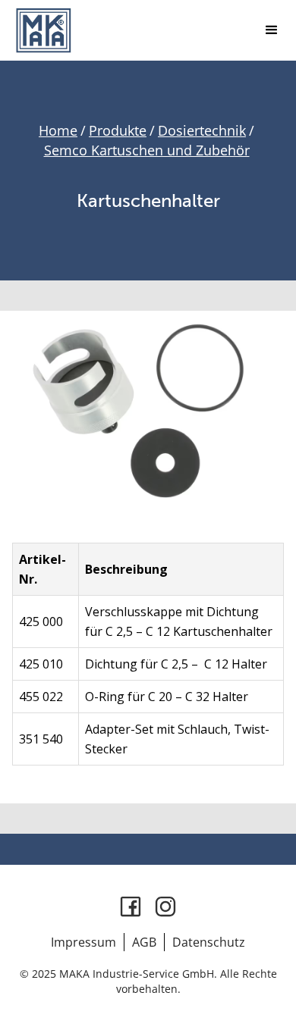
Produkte (117, 130)
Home (58, 130)
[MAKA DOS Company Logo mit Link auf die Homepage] (43, 30)
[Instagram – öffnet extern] (165, 906)
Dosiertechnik (202, 130)
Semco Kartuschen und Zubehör (147, 150)
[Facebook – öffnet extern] (130, 906)
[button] (272, 30)
